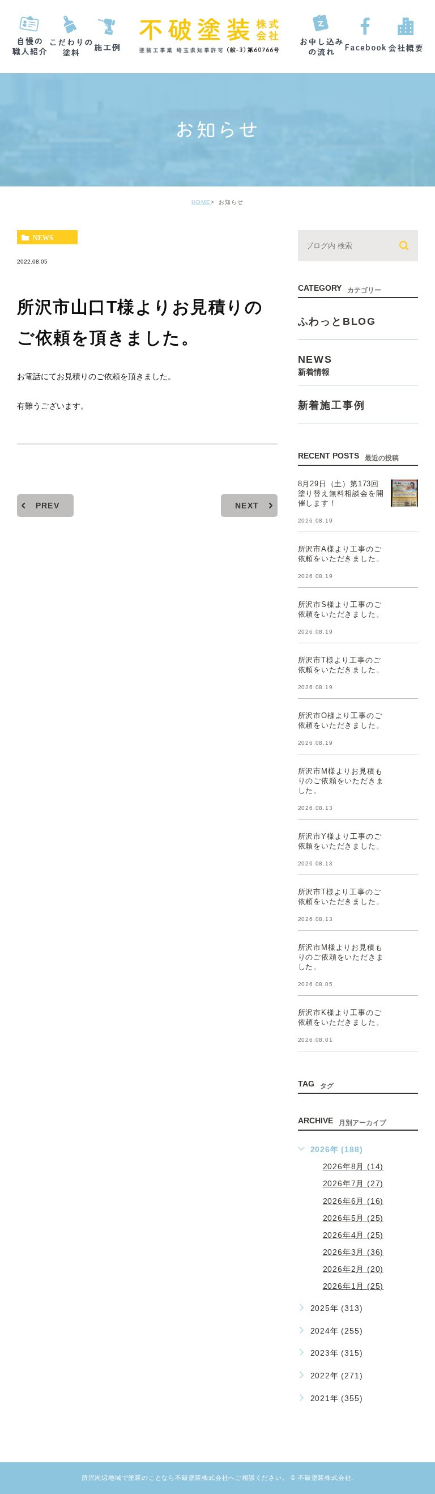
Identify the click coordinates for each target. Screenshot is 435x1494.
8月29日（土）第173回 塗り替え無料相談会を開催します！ (341, 493)
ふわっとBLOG (337, 321)
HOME (201, 202)
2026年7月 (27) (353, 1183)
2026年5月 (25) (353, 1217)
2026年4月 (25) (353, 1234)
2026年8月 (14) (353, 1166)
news (43, 237)
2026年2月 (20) (353, 1268)
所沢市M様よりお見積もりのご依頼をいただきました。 (341, 781)
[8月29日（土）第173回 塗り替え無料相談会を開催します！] (404, 493)
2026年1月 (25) (353, 1286)
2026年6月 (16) (353, 1200)
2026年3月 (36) (353, 1251)
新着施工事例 (331, 405)
